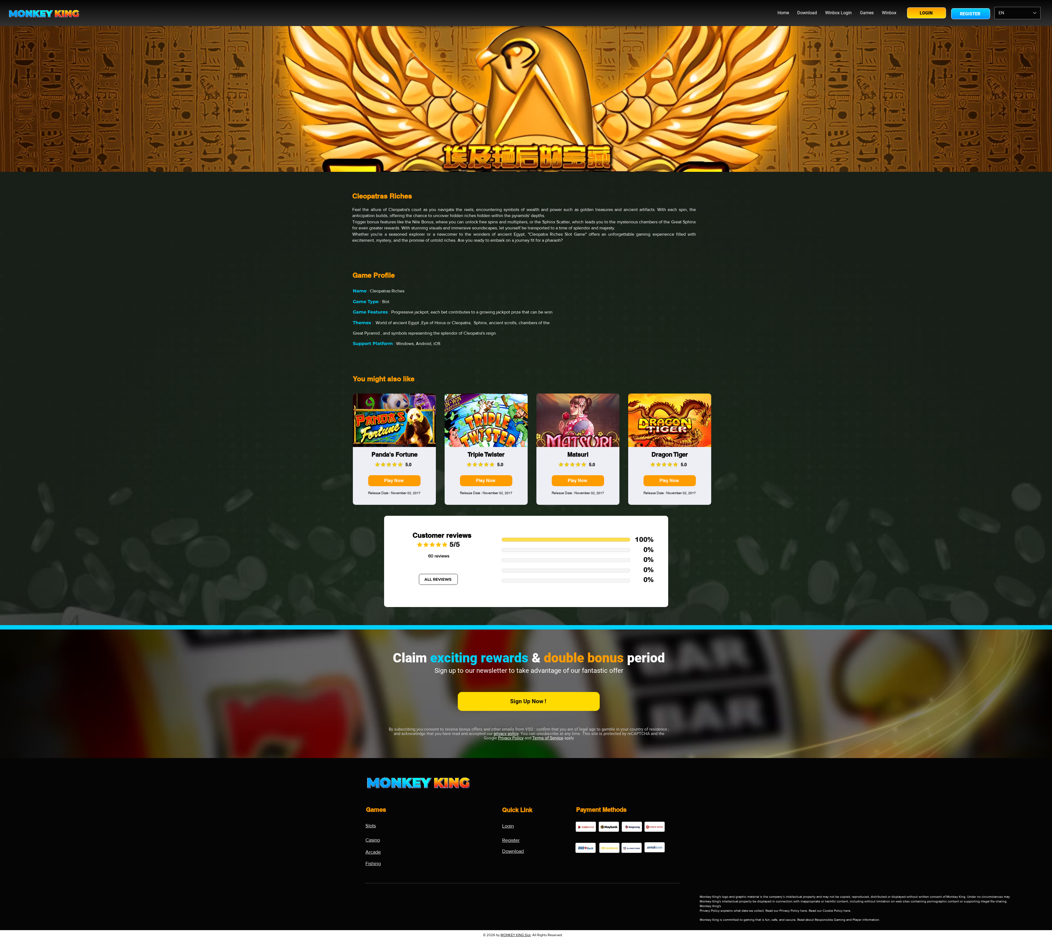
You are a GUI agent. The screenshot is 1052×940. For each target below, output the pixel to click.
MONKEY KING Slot (516, 935)
